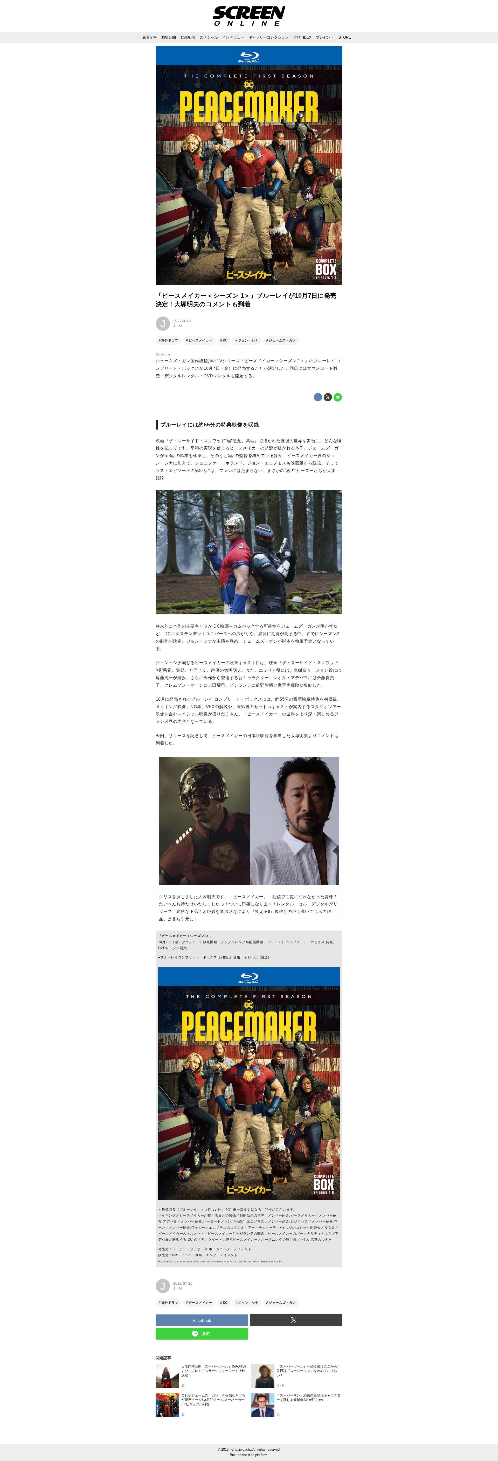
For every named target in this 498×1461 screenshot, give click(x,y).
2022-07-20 (182, 321)
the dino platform (254, 1455)
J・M (177, 326)
